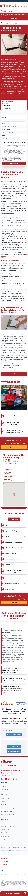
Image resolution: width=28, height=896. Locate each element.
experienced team (6, 349)
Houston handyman (15, 76)
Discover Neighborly (13, 734)
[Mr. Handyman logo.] (7, 703)
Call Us (21, 6)
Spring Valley (7, 479)
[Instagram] (16, 779)
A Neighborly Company (7, 808)
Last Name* (5, 117)
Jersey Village (7, 472)
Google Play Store (15, 751)
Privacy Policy (15, 159)
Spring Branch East (8, 476)
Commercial (7, 108)
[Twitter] (9, 779)
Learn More (14, 374)
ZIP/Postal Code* (6, 135)
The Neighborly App (6, 811)
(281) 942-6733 (9, 765)
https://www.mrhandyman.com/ (12, 153)
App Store (15, 746)
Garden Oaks (7, 467)
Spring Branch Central (9, 475)
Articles (3, 823)
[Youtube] (6, 779)
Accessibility (4, 864)
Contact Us (4, 801)
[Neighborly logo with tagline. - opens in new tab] (21, 703)
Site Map (3, 839)
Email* (3, 123)
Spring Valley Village (9, 480)
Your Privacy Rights (8, 870)
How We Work (5, 798)
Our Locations (5, 829)
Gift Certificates (5, 833)
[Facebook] (2, 779)
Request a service (6, 364)
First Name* (5, 111)
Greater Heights (8, 469)
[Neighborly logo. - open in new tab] (5, 1)
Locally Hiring (5, 836)
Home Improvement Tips (8, 826)
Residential (7, 105)
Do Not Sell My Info (5, 867)
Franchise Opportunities (7, 814)
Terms (8, 159)
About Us (3, 804)
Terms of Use (4, 858)
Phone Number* (6, 129)
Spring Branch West (9, 478)
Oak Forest (6, 473)
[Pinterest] (12, 779)
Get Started (15, 6)
